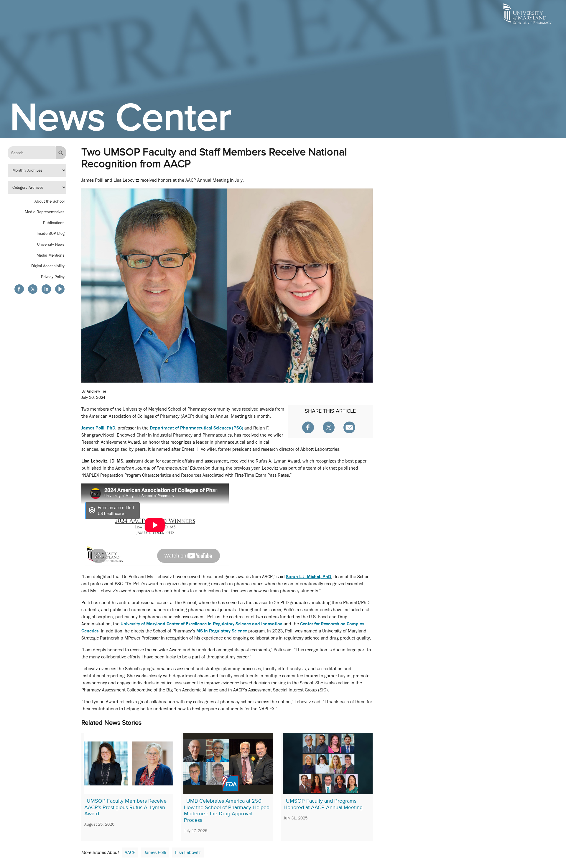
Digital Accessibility (48, 265)
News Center (120, 117)
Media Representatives (45, 211)
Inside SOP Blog (51, 233)
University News (51, 244)
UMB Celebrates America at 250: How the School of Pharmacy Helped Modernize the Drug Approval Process (226, 810)
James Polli (155, 852)
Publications (54, 222)
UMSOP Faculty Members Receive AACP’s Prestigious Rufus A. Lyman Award (125, 807)
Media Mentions (51, 255)
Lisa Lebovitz (188, 852)
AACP (130, 852)
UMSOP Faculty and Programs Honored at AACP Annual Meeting (323, 804)
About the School (49, 201)
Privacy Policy (53, 276)
